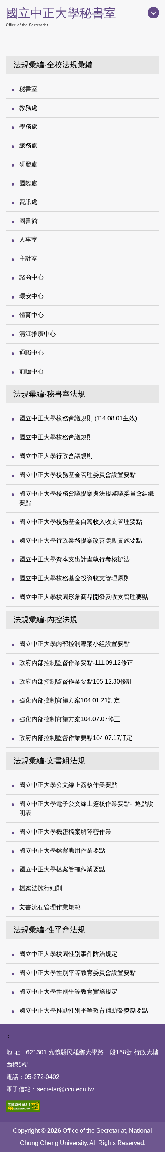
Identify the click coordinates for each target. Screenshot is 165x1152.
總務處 (28, 145)
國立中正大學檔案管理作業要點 (62, 869)
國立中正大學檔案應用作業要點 (62, 850)
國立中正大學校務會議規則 (56, 437)
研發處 (28, 164)
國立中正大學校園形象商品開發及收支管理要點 (83, 597)
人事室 (28, 239)
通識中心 (31, 352)
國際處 (28, 183)
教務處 (28, 108)
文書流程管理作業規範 (50, 907)
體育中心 (31, 315)
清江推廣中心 (37, 333)
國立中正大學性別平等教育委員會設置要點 (77, 972)
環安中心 (31, 296)
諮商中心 (31, 277)
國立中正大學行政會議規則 (56, 456)
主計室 (28, 258)
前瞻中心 (31, 371)
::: (8, 1036)
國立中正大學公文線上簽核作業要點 (68, 785)
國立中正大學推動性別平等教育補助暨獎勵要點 (83, 1010)
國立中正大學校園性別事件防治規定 (68, 954)
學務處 (28, 126)
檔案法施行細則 (40, 888)
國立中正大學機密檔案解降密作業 (65, 831)
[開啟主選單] (153, 12)
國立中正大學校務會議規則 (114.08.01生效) (78, 418)
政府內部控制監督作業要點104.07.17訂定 (75, 738)
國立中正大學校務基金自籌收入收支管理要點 (80, 521)
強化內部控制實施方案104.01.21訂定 (69, 700)
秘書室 (28, 89)
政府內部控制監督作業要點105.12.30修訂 (75, 681)
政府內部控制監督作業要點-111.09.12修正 (76, 662)
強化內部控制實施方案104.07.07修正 (69, 719)
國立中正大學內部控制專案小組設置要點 (74, 644)
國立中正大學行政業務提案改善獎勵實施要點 (80, 540)
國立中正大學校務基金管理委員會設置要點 (77, 474)
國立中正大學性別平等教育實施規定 (68, 991)
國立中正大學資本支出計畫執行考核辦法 (74, 559)
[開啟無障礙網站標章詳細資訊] (23, 1106)
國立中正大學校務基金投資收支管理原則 (74, 578)
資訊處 (28, 202)
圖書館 (28, 220)
